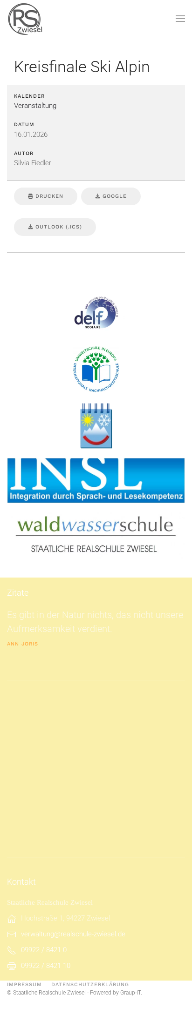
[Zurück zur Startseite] (25, 18)
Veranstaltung (35, 105)
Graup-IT (130, 992)
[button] (180, 18)
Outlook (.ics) (57, 227)
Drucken (48, 196)
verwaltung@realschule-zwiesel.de (73, 934)
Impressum (24, 984)
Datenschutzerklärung (90, 984)
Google (113, 196)
